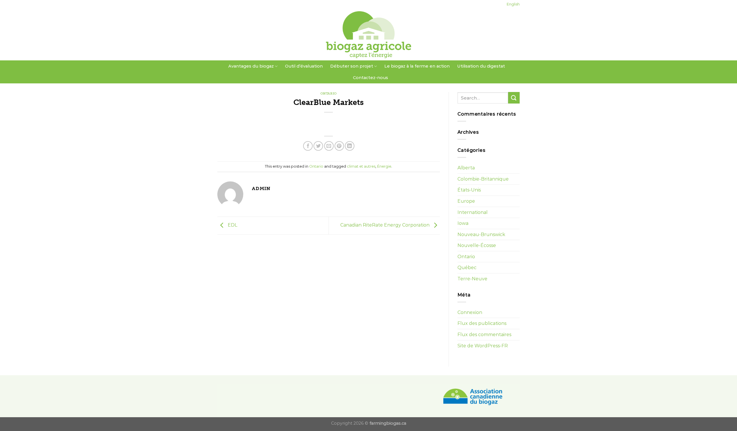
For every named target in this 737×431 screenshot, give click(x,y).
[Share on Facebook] (308, 146)
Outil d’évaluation (304, 66)
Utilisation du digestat (481, 66)
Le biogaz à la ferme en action (417, 66)
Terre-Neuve (472, 278)
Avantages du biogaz (251, 66)
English (513, 4)
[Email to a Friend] (329, 146)
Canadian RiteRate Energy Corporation (385, 225)
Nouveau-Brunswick (481, 234)
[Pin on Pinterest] (339, 146)
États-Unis (469, 190)
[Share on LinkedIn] (349, 146)
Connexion (469, 312)
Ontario (328, 93)
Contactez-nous (370, 77)
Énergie (384, 166)
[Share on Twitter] (318, 146)
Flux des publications (481, 323)
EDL (232, 225)
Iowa (462, 223)
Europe (466, 201)
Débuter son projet (351, 66)
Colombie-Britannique (483, 179)
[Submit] (514, 97)
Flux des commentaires (484, 334)
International (472, 212)
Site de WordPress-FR (482, 345)
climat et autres (361, 166)
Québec (466, 267)
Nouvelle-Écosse (476, 245)
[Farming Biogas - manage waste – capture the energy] (368, 35)
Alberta (466, 168)
